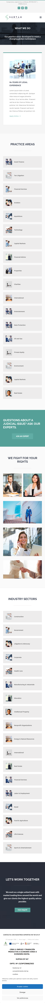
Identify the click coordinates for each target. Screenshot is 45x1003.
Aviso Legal (22, 939)
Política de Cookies (33, 939)
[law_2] (22, 502)
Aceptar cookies (22, 986)
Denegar (22, 992)
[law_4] (22, 528)
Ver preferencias (22, 998)
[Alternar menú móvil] (41, 17)
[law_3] (32, 474)
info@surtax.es (22, 4)
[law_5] (22, 561)
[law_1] (12, 474)
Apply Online (15, 116)
